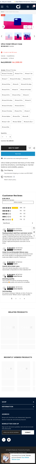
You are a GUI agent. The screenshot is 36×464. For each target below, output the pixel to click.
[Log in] (28, 6)
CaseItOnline (10, 56)
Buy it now (18, 154)
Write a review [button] (18, 202)
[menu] (2, 7)
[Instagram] (9, 440)
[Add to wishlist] (29, 148)
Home (2, 12)
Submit (28, 432)
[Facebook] (4, 440)
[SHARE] (33, 148)
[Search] (7, 7)
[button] (5, 46)
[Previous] (29, 27)
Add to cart (14, 148)
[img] (11, 229)
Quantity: (4, 133)
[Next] (33, 27)
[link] (9, 343)
